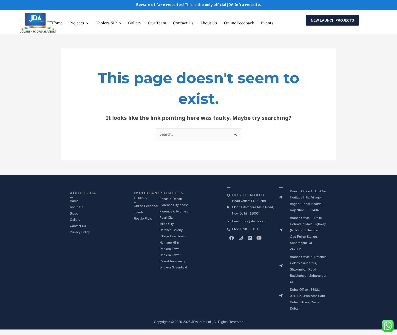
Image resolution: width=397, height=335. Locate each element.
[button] (79, 23)
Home (57, 22)
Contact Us (183, 22)
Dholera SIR (106, 22)
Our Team (157, 22)
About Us (208, 22)
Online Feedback (239, 22)
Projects (76, 22)
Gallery (134, 22)
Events (267, 22)
